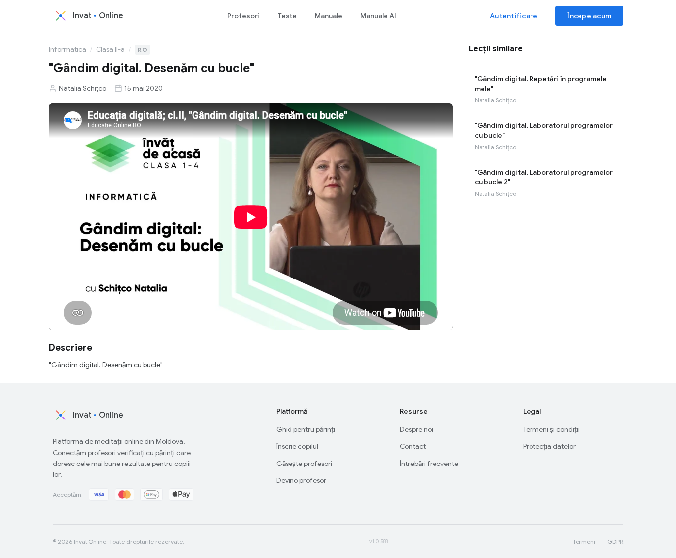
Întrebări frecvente (429, 463)
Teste (287, 15)
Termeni (584, 541)
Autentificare (513, 15)
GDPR (615, 541)
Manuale (328, 15)
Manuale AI (378, 15)
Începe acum (589, 15)
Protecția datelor (549, 446)
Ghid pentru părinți (305, 429)
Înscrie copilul (297, 446)
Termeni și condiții (551, 429)
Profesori (243, 15)
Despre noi (416, 429)
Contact (413, 446)
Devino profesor (301, 480)
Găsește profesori (304, 463)
